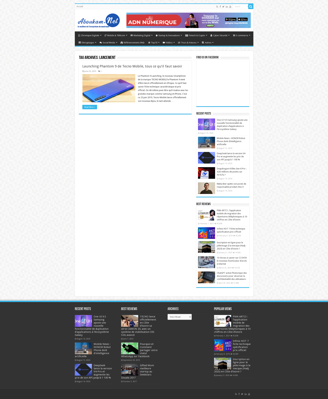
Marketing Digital (142, 35)
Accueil (80, 6)
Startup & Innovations (169, 35)
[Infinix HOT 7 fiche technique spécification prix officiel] (206, 233)
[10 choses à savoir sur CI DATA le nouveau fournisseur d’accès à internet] (206, 262)
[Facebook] (220, 7)
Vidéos (169, 42)
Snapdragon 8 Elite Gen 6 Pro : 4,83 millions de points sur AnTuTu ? (231, 171)
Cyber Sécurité (220, 35)
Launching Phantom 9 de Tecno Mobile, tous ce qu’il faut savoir (132, 66)
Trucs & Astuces (188, 42)
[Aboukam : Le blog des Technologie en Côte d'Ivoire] (98, 20)
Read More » (89, 107)
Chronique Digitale (90, 35)
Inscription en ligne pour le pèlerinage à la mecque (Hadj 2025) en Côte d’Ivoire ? (231, 245)
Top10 (154, 42)
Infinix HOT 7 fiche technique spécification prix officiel (242, 345)
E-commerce (242, 35)
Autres (208, 42)
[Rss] (217, 7)
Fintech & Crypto (197, 35)
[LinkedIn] (227, 7)
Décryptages (88, 42)
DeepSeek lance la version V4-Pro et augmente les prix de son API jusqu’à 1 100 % (231, 156)
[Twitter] (223, 7)
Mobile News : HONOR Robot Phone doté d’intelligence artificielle (231, 141)
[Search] (250, 6)
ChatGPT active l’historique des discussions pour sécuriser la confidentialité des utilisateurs (232, 276)
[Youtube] (230, 7)
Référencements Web (134, 42)
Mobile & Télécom (116, 35)
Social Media (109, 42)
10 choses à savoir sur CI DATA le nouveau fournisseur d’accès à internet (232, 260)
